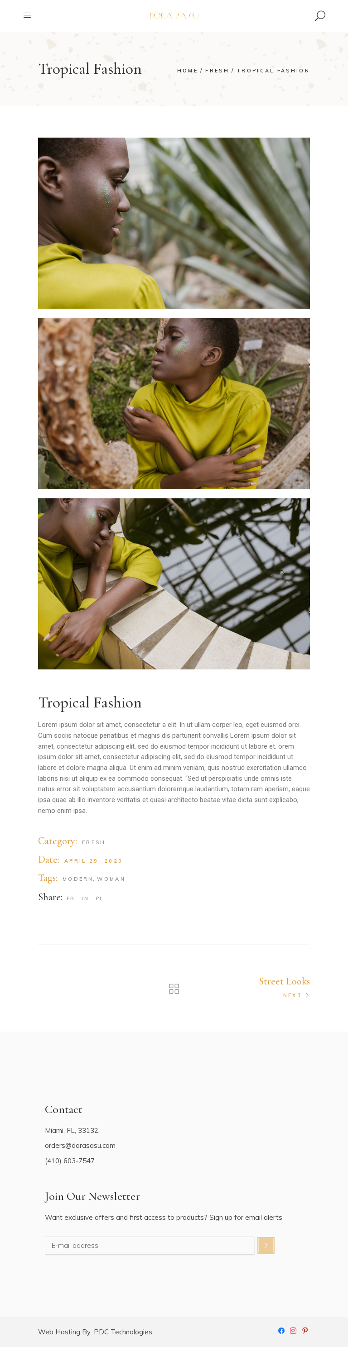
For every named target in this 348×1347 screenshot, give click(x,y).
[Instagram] (293, 1329)
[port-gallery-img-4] (174, 583)
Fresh (94, 842)
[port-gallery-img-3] (174, 403)
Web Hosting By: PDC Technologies (95, 1332)
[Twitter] (305, 1329)
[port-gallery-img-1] (174, 223)
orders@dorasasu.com (80, 1145)
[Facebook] (281, 1329)
